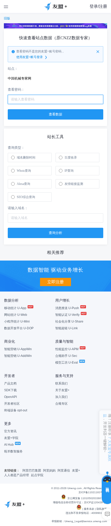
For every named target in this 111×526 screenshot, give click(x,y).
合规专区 (61, 403)
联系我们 (61, 383)
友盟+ (76, 470)
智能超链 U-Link (66, 328)
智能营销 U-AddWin (18, 356)
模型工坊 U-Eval (67, 362)
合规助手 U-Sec (66, 356)
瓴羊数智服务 (13, 451)
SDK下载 (10, 390)
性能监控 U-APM (67, 349)
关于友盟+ (62, 390)
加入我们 (61, 397)
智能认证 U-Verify (67, 315)
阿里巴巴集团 (31, 470)
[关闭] (98, 52)
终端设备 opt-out (15, 410)
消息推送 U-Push (67, 308)
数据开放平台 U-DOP (19, 328)
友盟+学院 (11, 438)
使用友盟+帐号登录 (29, 57)
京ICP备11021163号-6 (91, 492)
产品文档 (10, 383)
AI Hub (9, 444)
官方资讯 (10, 431)
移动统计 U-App (15, 308)
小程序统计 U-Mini (17, 321)
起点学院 (37, 475)
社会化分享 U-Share (69, 321)
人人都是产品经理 (16, 475)
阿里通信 (64, 470)
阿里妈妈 (49, 470)
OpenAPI (10, 397)
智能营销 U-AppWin (18, 349)
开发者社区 (12, 403)
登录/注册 (98, 6)
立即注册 (55, 282)
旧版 (7, 18)
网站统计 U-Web (15, 315)
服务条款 (89, 508)
